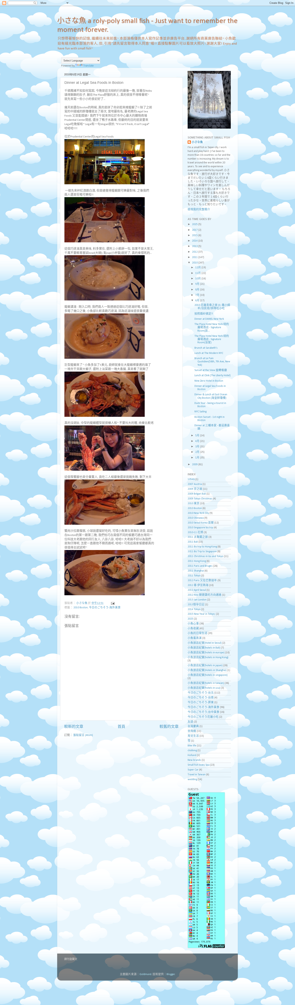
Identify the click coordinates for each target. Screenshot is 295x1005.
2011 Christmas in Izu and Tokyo (205, 556)
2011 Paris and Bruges (200, 566)
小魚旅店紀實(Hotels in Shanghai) (207, 670)
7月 (197, 295)
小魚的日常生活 (197, 633)
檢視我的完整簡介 (199, 209)
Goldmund (145, 974)
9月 (197, 284)
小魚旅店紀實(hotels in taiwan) (206, 683)
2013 (195, 246)
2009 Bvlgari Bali (197, 494)
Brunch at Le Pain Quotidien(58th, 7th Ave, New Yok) (212, 361)
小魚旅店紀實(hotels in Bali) (204, 647)
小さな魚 (197, 142)
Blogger (171, 974)
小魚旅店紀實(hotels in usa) (204, 688)
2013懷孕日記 (196, 604)
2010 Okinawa (196, 518)
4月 (197, 441)
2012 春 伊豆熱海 (198, 585)
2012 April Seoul (197, 590)
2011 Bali (193, 542)
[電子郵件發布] (112, 603)
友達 (190, 721)
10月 (198, 278)
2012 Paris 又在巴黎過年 (202, 580)
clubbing (192, 750)
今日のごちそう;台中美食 (203, 712)
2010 (195, 262)
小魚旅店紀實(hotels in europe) (206, 652)
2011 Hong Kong (197, 561)
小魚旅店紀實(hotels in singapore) (208, 675)
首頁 (121, 727)
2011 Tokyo (194, 575)
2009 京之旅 (195, 489)
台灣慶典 (193, 726)
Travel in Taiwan (196, 774)
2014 (195, 241)
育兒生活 (193, 736)
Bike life (192, 745)
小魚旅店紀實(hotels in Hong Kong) (208, 657)
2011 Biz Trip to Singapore (202, 551)
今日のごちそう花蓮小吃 (203, 717)
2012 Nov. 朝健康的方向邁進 (205, 595)
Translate (88, 66)
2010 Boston (80, 607)
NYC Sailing (200, 411)
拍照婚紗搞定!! (203, 313)
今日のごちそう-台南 (201, 697)
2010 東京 (193, 503)
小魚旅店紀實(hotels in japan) (205, 665)
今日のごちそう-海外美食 (105, 607)
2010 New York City (198, 513)
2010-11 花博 (195, 532)
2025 (195, 224)
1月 (197, 457)
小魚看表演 (195, 638)
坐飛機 (192, 731)
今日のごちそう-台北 (201, 693)
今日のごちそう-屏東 (201, 702)
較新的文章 (73, 727)
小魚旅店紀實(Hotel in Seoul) (205, 643)
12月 (198, 267)
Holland (192, 755)
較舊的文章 (169, 727)
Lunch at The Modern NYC (208, 353)
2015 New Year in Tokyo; (201, 614)
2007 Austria (195, 484)
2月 (197, 452)
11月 (198, 273)
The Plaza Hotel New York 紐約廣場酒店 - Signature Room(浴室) (211, 339)
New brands (194, 760)
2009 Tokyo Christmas (200, 498)
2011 (195, 257)
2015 (195, 235)
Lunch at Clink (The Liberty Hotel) (212, 375)
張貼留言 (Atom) (83, 735)
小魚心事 (193, 623)
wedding (192, 779)
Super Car (193, 769)
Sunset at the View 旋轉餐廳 (210, 370)
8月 (197, 289)
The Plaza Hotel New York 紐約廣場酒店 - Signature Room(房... (211, 327)
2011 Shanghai (196, 571)
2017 (195, 230)
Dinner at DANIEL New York (209, 319)
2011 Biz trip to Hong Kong (202, 546)
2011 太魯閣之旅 (198, 537)
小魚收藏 (193, 628)
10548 (191, 479)
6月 (197, 300)
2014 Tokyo (194, 609)
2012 (195, 252)
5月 (197, 435)
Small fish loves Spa (199, 765)
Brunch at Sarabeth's (206, 348)
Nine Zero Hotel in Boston (208, 381)
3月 (197, 446)
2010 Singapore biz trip (200, 527)
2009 (195, 464)
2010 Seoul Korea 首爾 (201, 522)
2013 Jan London (197, 599)
